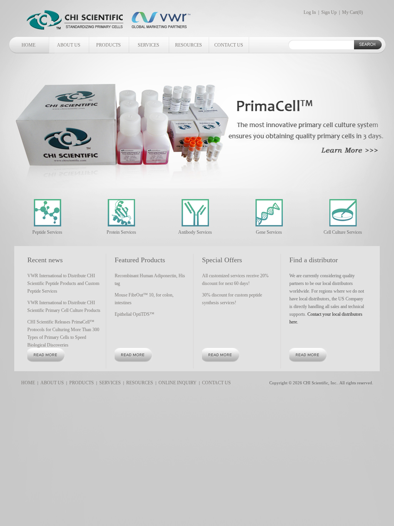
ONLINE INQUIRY (176, 382)
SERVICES (148, 45)
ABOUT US (68, 45)
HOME (28, 45)
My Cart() (352, 12)
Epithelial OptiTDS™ (134, 314)
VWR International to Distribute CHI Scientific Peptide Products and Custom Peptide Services (63, 283)
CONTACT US (228, 45)
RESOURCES (188, 45)
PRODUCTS (108, 45)
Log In (310, 12)
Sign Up (329, 12)
